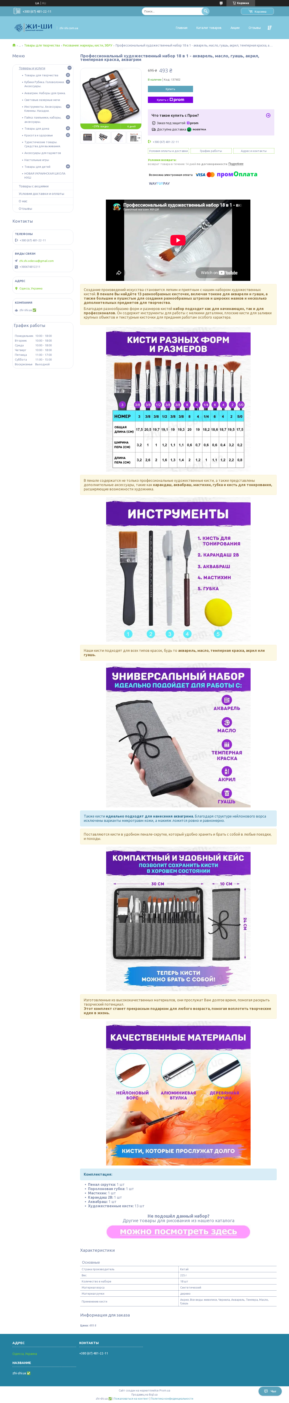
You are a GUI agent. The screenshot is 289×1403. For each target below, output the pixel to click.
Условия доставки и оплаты (41, 194)
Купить (170, 89)
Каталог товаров (208, 28)
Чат (273, 1391)
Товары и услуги (32, 68)
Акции (235, 28)
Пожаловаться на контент (131, 1398)
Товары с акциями (34, 186)
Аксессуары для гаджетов (42, 152)
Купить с (162, 99)
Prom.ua (164, 1390)
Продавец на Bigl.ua (144, 1394)
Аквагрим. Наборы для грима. (45, 93)
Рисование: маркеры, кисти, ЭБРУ (87, 45)
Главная (181, 28)
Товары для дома (36, 128)
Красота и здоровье (38, 135)
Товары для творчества (42, 45)
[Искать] (206, 11)
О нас (23, 201)
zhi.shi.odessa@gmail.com (36, 260)
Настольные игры (36, 159)
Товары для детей (37, 166)
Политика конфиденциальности (172, 1398)
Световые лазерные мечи (42, 99)
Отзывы (255, 28)
